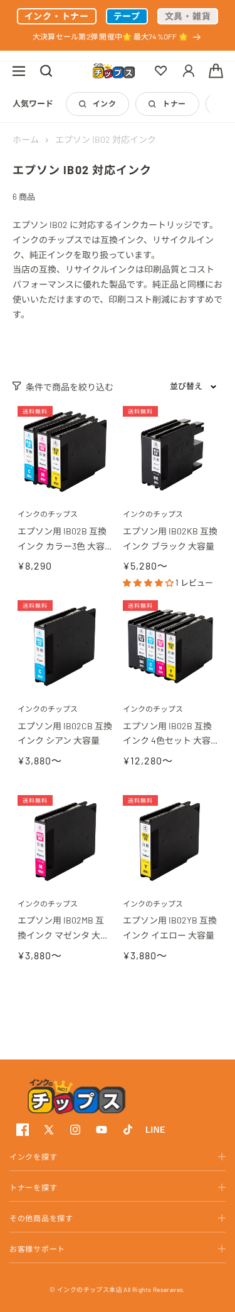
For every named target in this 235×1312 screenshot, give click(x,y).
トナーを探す (33, 1187)
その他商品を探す (41, 1218)
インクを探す (33, 1156)
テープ (126, 16)
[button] (19, 71)
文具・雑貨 (188, 16)
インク (104, 103)
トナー (173, 103)
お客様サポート (37, 1248)
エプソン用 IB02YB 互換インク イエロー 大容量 (170, 927)
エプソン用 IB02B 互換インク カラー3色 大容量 (62, 540)
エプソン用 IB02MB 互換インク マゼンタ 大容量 (63, 929)
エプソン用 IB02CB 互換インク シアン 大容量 (65, 733)
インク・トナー (56, 16)
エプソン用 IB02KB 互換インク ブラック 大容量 (170, 538)
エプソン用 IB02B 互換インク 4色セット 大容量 (167, 735)
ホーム (26, 139)
